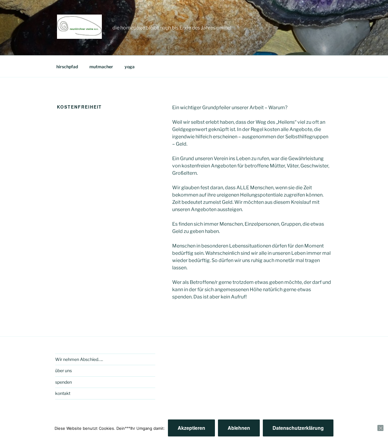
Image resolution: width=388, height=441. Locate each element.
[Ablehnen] (380, 428)
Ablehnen (239, 427)
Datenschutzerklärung (298, 427)
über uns (63, 370)
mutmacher (101, 66)
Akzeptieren (191, 427)
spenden (63, 382)
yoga (130, 66)
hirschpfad (67, 66)
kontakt (62, 393)
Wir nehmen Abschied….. (79, 359)
